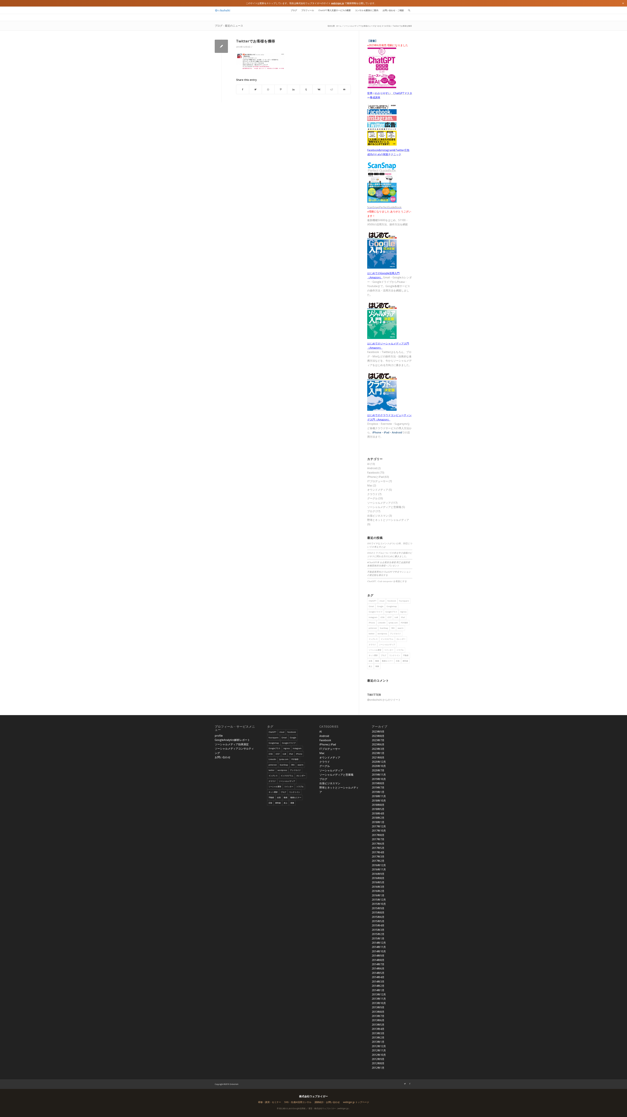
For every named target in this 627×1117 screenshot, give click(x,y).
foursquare (404, 601)
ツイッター (388, 650)
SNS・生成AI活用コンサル (297, 1102)
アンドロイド (395, 633)
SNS (392, 628)
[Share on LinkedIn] (293, 89)
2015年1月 (378, 938)
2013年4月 (378, 1029)
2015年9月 (378, 908)
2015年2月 (378, 934)
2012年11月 (379, 1050)
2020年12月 (379, 762)
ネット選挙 (373, 655)
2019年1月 (378, 792)
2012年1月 (378, 1068)
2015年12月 (379, 899)
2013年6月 (378, 1020)
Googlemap (391, 606)
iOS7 (389, 617)
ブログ (371, 511)
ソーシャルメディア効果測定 (232, 744)
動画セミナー (387, 661)
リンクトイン (394, 655)
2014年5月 (378, 973)
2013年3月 (378, 1033)
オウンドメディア (377, 490)
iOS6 (382, 617)
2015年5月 (378, 921)
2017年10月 (379, 830)
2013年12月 (379, 994)
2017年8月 (378, 835)
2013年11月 (379, 998)
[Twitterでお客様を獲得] (221, 46)
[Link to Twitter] (404, 1083)
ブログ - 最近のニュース (229, 25)
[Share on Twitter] (255, 89)
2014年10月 (379, 951)
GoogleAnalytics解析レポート (232, 740)
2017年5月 (378, 848)
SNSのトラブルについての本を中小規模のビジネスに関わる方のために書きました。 (389, 554)
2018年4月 (378, 813)
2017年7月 (378, 839)
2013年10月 (379, 1003)
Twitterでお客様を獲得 (255, 41)
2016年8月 (378, 878)
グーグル (372, 498)
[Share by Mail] (344, 89)
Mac (369, 485)
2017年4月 (378, 852)
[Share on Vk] (319, 89)
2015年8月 (378, 912)
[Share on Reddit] (331, 89)
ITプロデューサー (377, 481)
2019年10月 (379, 779)
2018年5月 (378, 809)
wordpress (382, 633)
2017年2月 (378, 861)
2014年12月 (379, 943)
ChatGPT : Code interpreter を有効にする (387, 581)
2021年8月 (378, 757)
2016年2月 (378, 891)
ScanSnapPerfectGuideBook (384, 207)
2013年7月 (378, 1016)
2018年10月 (379, 800)
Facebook (373, 472)
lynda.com (393, 622)
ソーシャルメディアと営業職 (384, 507)
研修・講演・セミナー (269, 1102)
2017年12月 (379, 826)
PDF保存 (404, 622)
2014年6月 (378, 968)
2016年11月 (379, 869)
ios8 (396, 617)
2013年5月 (378, 1024)
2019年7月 (378, 787)
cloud (381, 601)
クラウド (372, 494)
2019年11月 (379, 774)
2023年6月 (378, 744)
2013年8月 (378, 1012)
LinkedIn (382, 622)
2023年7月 (378, 740)
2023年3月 (378, 749)
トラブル (400, 650)
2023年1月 (378, 753)
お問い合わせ (222, 757)
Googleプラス (391, 611)
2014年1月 (378, 990)
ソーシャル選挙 (375, 650)
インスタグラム (387, 639)
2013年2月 (378, 1037)
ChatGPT (372, 601)
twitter (372, 633)
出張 (370, 661)
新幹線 (405, 661)
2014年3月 (378, 981)
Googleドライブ (375, 611)
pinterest (373, 628)
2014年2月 (378, 986)
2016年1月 (378, 895)
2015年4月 (378, 925)
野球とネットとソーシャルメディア (388, 520)
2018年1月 (378, 822)
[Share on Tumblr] (306, 89)
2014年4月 (378, 977)
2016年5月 (378, 882)
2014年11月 (379, 947)
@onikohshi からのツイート (384, 700)
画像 (377, 666)
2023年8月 (378, 736)
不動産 (406, 655)
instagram (373, 617)
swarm (400, 628)
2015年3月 (378, 930)
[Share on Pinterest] (280, 89)
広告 (398, 661)
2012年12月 (379, 1046)
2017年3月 (378, 856)
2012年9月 (378, 1059)
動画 (377, 661)
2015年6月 (378, 917)
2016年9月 (378, 874)
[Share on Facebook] (242, 89)
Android (372, 468)
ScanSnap (384, 628)
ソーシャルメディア (379, 503)
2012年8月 (378, 1063)
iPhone (372, 622)
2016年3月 (378, 887)
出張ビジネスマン (377, 515)
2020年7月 (378, 770)
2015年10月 (379, 904)
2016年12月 (379, 865)
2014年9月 (378, 955)
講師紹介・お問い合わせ (327, 1102)
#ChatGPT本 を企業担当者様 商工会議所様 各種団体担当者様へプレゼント (388, 564)
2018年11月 (379, 796)
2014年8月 (378, 960)
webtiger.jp (337, 3)
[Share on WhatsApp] (268, 89)
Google (380, 606)
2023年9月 (378, 731)
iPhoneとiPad (375, 477)
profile (219, 735)
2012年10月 (379, 1055)
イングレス (373, 639)
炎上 (370, 666)
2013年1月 (378, 1042)
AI (368, 464)
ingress (403, 611)
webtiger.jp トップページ (356, 1102)
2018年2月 (378, 818)
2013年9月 (378, 1007)
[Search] (409, 10)
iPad (403, 617)
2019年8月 (378, 783)
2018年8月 (378, 805)
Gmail (371, 606)
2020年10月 (379, 766)
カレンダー (400, 639)
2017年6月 (378, 843)
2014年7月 (378, 964)
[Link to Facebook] (409, 1083)
